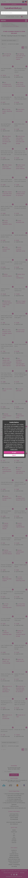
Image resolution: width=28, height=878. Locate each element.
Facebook (16, 874)
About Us (14, 852)
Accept (14, 452)
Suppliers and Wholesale (14, 861)
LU (14, 833)
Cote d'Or (14, 842)
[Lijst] (26, 47)
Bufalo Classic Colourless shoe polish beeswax (7, 208)
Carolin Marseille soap (20, 235)
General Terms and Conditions (11, 872)
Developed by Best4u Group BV (14, 876)
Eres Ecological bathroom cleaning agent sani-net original (20, 374)
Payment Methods (14, 855)
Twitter (14, 874)
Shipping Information (14, 857)
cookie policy (13, 449)
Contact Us (14, 850)
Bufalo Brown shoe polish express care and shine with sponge (20, 152)
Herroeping (14, 866)
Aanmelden (14, 4)
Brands (14, 830)
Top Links (4, 1)
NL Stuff (23, 2)
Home (3, 23)
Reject (14, 455)
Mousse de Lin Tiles (19, 729)
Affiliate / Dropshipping (14, 864)
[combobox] (14, 13)
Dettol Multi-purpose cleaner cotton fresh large (6, 317)
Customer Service (14, 853)
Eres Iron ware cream (7, 403)
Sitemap (22, 872)
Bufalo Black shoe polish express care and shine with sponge (7, 152)
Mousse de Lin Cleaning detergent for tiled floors (6, 702)
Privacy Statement (14, 862)
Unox (14, 837)
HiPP (14, 835)
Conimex (14, 839)
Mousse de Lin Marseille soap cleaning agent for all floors (19, 702)
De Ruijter (14, 840)
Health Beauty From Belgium (8, 24)
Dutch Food (14, 831)
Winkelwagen (21, 16)
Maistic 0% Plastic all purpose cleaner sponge (20, 647)
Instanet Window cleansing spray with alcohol (20, 484)
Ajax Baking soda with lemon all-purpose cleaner (20, 70)
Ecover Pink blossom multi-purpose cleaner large (7, 346)
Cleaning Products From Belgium (9, 25)
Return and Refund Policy (14, 859)
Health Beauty (9, 23)
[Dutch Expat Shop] (13, 8)
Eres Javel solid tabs (20, 403)
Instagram (11, 874)
